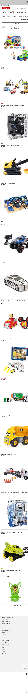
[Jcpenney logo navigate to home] (6, 8)
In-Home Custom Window (7, 655)
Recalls (3, 632)
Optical (3, 651)
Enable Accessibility (4, 5)
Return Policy (4, 627)
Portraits (3, 649)
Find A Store (4, 642)
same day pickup (10, 27)
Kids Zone (4, 653)
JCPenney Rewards (6, 623)
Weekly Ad (4, 646)
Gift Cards (4, 634)
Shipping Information (6, 628)
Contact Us (4, 625)
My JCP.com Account (6, 621)
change (17, 28)
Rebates (3, 636)
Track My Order (5, 619)
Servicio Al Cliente (5, 637)
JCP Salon (4, 647)
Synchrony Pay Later (6, 630)
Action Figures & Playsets (12, 614)
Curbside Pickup (5, 644)
